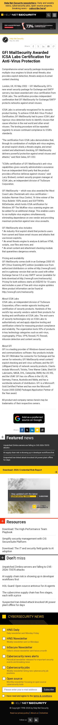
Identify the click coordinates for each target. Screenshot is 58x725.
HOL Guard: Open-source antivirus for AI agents (28, 585)
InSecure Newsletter (19, 647)
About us (34, 713)
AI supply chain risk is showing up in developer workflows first (28, 453)
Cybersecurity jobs (18, 667)
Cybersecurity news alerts (23, 656)
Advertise (44, 713)
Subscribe (49, 689)
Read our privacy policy (19, 713)
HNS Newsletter (17, 638)
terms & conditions (43, 696)
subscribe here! (37, 8)
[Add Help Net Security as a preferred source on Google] (53, 46)
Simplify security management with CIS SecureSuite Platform (24, 540)
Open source (14, 678)
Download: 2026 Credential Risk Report (22, 470)
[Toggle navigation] (54, 15)
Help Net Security (17, 39)
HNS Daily (13, 629)
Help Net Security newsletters (20, 3)
